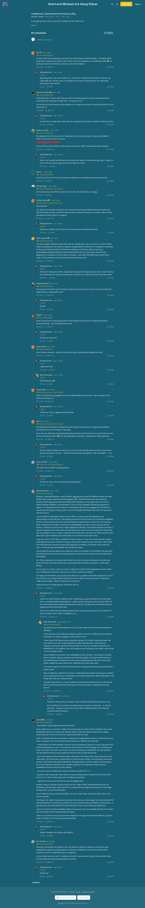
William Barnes (42, 200)
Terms (78, 892)
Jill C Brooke (41, 841)
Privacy (72, 892)
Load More (36, 883)
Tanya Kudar (41, 346)
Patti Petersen (41, 490)
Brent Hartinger (46, 375)
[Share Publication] (117, 4)
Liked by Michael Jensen (46, 55)
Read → (34, 25)
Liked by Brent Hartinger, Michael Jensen (51, 203)
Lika (37, 421)
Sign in (138, 4)
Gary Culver (40, 462)
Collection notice (88, 892)
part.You (76, 496)
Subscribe (126, 4)
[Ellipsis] (112, 52)
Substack (61, 903)
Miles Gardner (41, 238)
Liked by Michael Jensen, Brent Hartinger (51, 189)
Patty (38, 315)
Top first (110, 33)
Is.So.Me (57, 395)
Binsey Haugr (41, 186)
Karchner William (43, 92)
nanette (39, 720)
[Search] (112, 4)
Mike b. (39, 172)
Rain (38, 52)
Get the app (83, 897)
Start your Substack (66, 897)
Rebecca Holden (42, 130)
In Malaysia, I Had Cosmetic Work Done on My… (54, 13)
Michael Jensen (37, 16)
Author (43, 75)
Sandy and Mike (42, 283)
